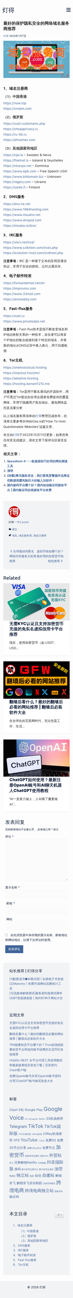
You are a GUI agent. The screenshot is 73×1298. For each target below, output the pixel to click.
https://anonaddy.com (19, 299)
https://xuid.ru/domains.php (24, 123)
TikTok (35, 1126)
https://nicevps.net (17, 166)
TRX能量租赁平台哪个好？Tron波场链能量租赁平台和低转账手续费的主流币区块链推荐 (36, 1049)
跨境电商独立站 (39, 1190)
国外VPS (44, 1156)
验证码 (14, 1197)
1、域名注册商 (22, 1225)
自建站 (48, 1175)
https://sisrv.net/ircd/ (19, 242)
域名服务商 (25, 535)
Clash (13, 1110)
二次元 (41, 1140)
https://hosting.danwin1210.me (26, 384)
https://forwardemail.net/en (24, 283)
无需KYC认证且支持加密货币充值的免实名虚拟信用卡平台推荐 (36, 629)
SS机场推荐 (54, 1118)
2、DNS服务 (21, 1245)
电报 (32, 1176)
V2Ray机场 (37, 1134)
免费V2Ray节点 (34, 1148)
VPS (16, 1140)
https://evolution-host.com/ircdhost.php (33, 253)
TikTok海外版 (25, 1134)
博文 (14, 529)
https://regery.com (17, 182)
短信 (38, 1175)
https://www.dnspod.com (22, 220)
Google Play (34, 1110)
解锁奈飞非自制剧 (29, 1183)
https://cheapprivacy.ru (20, 129)
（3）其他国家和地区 (33, 1240)
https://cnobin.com (17, 108)
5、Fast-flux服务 (24, 1260)
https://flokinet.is (16, 160)
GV (26, 1119)
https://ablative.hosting (20, 378)
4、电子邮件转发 (24, 1255)
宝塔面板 (42, 1163)
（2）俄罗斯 (27, 1236)
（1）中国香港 (29, 1231)
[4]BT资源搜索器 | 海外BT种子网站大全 (36, 998)
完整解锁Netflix (25, 1162)
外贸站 (55, 1155)
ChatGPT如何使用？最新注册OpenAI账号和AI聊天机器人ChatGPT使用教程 (35, 785)
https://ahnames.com (19, 140)
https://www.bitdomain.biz (23, 177)
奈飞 (11, 1163)
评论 (9, 836)
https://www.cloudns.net (21, 215)
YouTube (29, 1139)
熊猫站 (12, 1176)
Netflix (42, 1119)
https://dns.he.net (16, 204)
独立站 (22, 1175)
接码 (17, 1169)
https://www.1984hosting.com (25, 209)
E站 (21, 1110)
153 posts (22, 522)
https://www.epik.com (19, 171)
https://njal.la (13, 155)
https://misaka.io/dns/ (19, 225)
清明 (10, 471)
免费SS (50, 1140)
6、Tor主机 (21, 1264)
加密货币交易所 (32, 1156)
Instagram (33, 1119)
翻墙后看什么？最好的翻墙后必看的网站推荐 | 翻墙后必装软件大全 (36, 707)
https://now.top (14, 103)
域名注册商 (39, 535)
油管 (58, 1168)
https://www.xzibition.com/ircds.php (30, 248)
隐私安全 (59, 1191)
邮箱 (10, 903)
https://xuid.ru (14, 316)
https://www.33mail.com (21, 294)
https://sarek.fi (14, 187)
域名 (14, 535)
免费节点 (48, 1148)
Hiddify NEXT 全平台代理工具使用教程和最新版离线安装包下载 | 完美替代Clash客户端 (35, 1065)
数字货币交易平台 (30, 1169)
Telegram (18, 1126)
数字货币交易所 (46, 1169)
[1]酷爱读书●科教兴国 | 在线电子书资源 (36, 979)
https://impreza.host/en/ (21, 373)
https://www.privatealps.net (24, 321)
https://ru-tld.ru (15, 134)
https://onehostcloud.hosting (25, 367)
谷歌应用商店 (49, 1183)
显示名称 (12, 887)
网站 (9, 919)
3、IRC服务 (21, 1250)
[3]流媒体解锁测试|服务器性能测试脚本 (35, 993)
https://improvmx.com (19, 288)
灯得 (8, 10)
